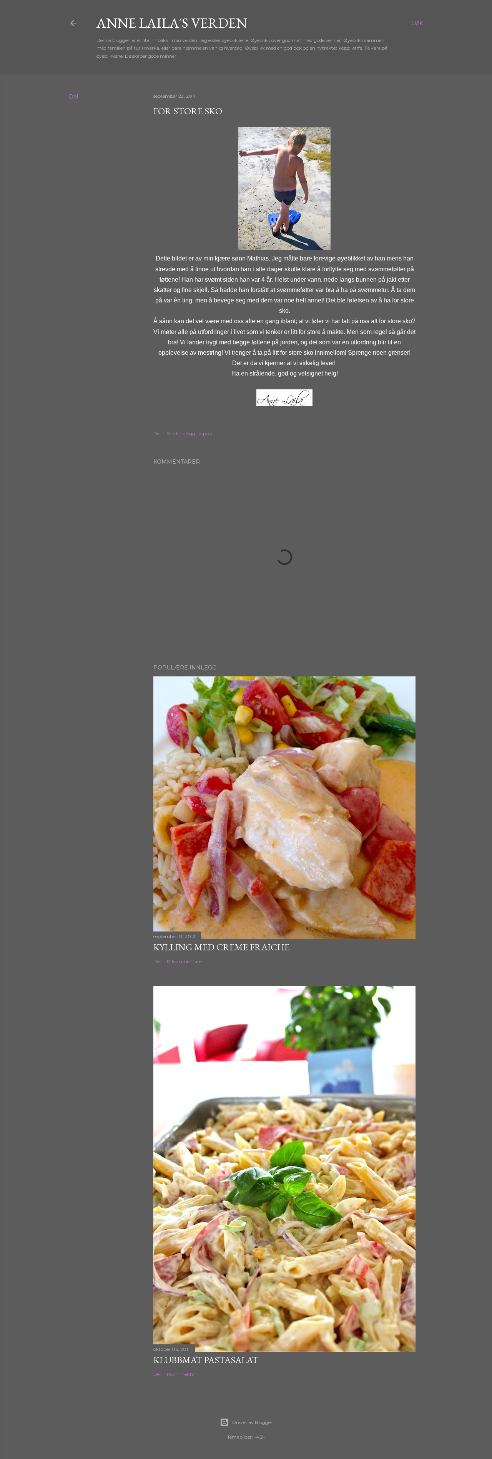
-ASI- (259, 1437)
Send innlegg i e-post (189, 433)
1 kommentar (181, 1374)
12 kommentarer (184, 961)
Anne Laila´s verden (171, 23)
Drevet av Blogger (252, 1422)
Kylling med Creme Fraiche (221, 947)
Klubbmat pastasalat (205, 1360)
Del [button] (73, 96)
